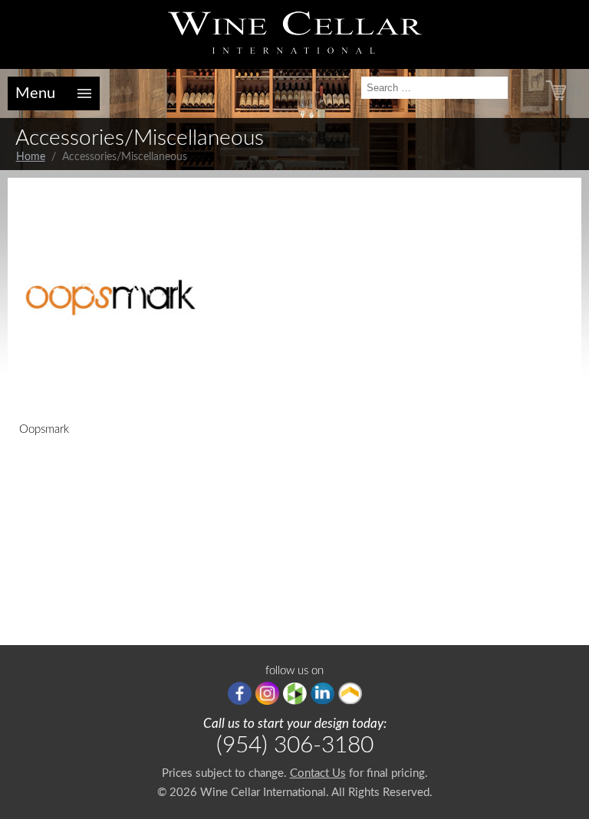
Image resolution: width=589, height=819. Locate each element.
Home (30, 157)
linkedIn (322, 693)
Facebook (240, 693)
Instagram (267, 693)
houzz (295, 693)
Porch (350, 693)
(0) (574, 91)
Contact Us (318, 773)
